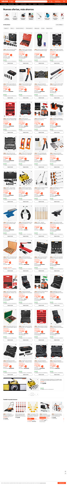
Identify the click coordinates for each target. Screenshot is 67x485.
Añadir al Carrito (10, 63)
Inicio (4, 6)
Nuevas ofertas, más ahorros (13, 6)
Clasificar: (57, 24)
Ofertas (7, 6)
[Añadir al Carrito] (13, 411)
